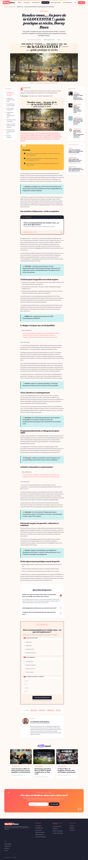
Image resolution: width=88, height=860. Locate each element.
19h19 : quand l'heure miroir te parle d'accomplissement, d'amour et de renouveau (78, 134)
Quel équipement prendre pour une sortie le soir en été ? (39, 608)
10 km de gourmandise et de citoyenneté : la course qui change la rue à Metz (40, 333)
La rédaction (72, 830)
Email (59, 710)
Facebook (34, 710)
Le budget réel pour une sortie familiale (39, 135)
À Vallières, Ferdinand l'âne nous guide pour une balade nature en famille (39, 337)
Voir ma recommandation (42, 697)
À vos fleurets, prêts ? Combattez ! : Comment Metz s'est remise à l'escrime (40, 474)
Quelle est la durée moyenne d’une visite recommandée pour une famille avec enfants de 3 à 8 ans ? (39, 595)
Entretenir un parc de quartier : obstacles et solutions (11, 125)
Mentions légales (7, 843)
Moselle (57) (55, 828)
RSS (83, 857)
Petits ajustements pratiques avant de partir (11, 131)
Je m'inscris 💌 (54, 804)
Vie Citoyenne (27, 2)
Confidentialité (7, 846)
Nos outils (72, 825)
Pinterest (43, 710)
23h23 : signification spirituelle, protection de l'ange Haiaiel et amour (77, 109)
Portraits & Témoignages (40, 836)
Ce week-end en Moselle (58, 833)
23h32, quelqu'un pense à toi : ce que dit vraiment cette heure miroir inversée (78, 121)
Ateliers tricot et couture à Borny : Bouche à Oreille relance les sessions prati (40, 476)
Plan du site (6, 848)
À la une (19, 2)
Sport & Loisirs (45, 2)
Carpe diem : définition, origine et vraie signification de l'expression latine (75, 151)
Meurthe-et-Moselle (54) (58, 830)
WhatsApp (51, 710)
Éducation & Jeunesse (56, 2)
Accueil (5, 6)
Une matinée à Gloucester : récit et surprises (11, 94)
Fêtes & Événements (67, 2)
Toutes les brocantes (57, 826)
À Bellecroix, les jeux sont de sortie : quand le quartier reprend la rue (38, 335)
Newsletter (81, 2)
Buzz (9, 2)
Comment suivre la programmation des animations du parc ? (38, 613)
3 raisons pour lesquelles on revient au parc (11, 100)
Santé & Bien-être (36, 2)
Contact (6, 850)
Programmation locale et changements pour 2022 (43, 137)
